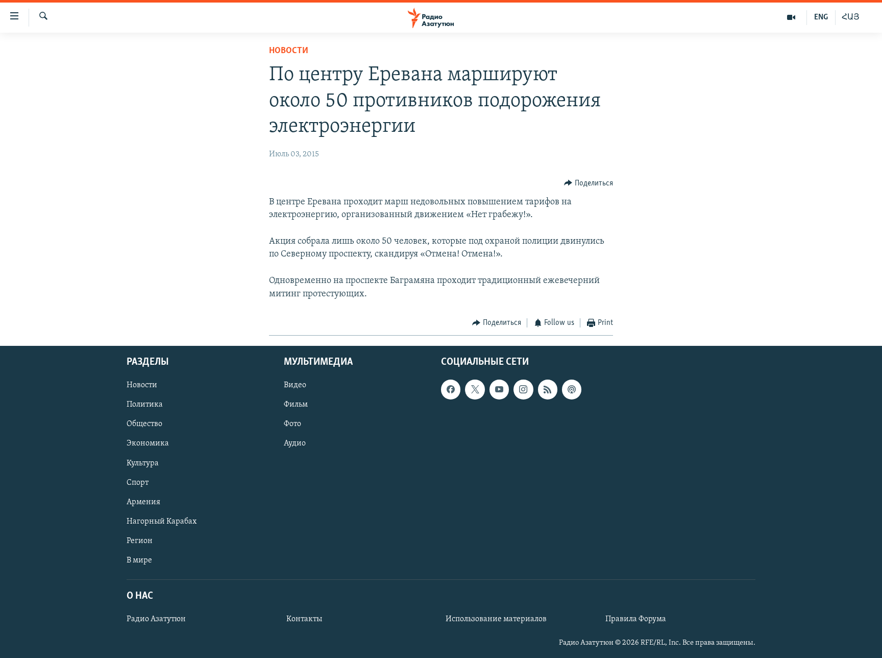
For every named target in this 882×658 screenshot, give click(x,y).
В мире (139, 560)
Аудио (295, 444)
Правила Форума (635, 619)
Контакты (304, 619)
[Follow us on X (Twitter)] (474, 390)
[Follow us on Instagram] (523, 390)
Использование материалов (496, 619)
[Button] (588, 183)
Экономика (148, 444)
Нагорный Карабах (162, 522)
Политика (145, 405)
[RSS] (547, 390)
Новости (288, 51)
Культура (143, 463)
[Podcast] (571, 390)
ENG (821, 17)
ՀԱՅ (851, 17)
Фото (292, 424)
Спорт (138, 483)
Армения (143, 502)
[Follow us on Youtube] (499, 390)
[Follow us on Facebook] (450, 390)
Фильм (296, 405)
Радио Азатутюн (156, 619)
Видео (295, 386)
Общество (144, 424)
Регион (140, 541)
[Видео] (791, 17)
